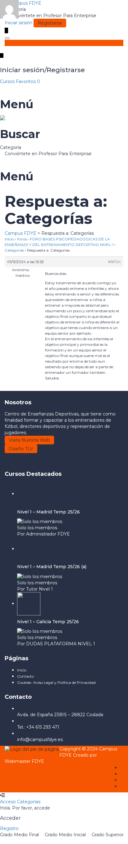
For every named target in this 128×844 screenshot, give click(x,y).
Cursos (8, 81)
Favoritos (28, 81)
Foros (22, 239)
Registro (9, 828)
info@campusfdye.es (40, 739)
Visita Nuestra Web (29, 440)
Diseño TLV (21, 449)
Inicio (9, 239)
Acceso (8, 802)
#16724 (114, 261)
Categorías (14, 250)
